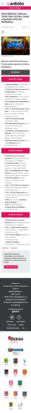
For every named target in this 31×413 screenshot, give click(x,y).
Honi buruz (10, 321)
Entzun (24, 27)
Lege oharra (20, 321)
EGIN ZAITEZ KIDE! (11, 267)
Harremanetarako (13, 328)
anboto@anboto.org (20, 297)
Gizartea (5, 248)
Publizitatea (11, 325)
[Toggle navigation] (2, 3)
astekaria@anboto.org (20, 302)
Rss (23, 328)
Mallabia (15, 8)
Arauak (21, 325)
